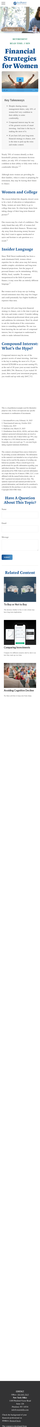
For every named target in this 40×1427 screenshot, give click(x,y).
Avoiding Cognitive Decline (19, 690)
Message (5, 537)
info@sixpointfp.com (20, 1409)
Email (4, 523)
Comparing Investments (17, 647)
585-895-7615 (23, 1394)
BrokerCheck (15, 1420)
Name (4, 509)
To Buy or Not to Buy (15, 604)
